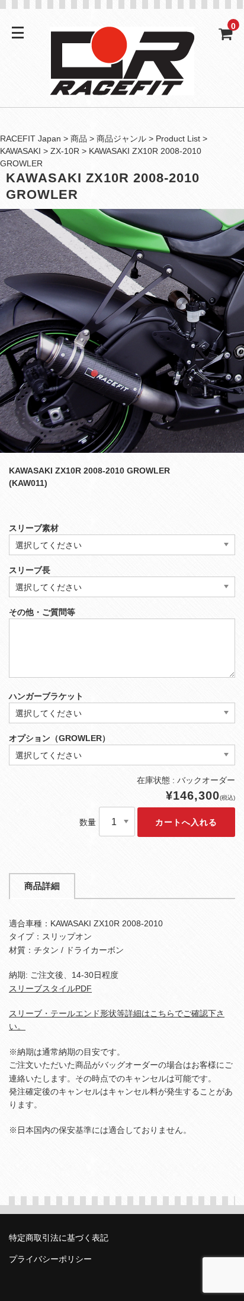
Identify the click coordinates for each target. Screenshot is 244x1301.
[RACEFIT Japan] (122, 87)
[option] (122, 331)
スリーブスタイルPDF (50, 988)
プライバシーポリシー (50, 1259)
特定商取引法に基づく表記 (58, 1237)
